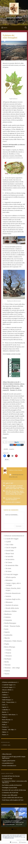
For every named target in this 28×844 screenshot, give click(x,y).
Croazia (8, 650)
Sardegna (8, 659)
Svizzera (9, 656)
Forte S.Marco (20, 492)
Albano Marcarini (6, 754)
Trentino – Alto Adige (12, 668)
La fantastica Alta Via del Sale (10, 792)
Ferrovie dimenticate (13, 593)
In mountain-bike (12, 565)
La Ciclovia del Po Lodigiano (13, 502)
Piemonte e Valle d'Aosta (13, 641)
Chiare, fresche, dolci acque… (13, 589)
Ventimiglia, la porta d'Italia (9, 787)
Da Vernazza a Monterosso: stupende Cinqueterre (13, 498)
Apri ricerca (25, 27)
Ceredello (13, 492)
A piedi (8, 541)
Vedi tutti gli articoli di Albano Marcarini (16, 476)
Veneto (22, 488)
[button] (10, 240)
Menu (5, 28)
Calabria (8, 617)
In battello (9, 556)
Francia (8, 653)
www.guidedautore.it (7, 763)
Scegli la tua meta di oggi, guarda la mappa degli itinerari (13, 757)
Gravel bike (10, 550)
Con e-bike (9, 544)
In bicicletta (10, 559)
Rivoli (16, 494)
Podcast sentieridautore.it (9, 765)
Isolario (8, 596)
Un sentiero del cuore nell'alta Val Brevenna (14, 790)
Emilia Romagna (10, 623)
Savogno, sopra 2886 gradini (9, 795)
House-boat (10, 553)
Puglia (7, 644)
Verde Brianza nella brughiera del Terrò (12, 800)
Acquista (11, 449)
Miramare (9, 602)
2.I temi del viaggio (11, 574)
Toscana (7, 665)
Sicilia (7, 662)
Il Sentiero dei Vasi (7, 778)
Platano (12, 494)
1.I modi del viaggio (11, 485)
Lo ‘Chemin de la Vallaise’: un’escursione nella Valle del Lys (13, 821)
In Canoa (9, 562)
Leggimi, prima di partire (8, 760)
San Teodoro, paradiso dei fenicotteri (12, 785)
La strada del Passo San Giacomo (11, 776)
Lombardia (8, 635)
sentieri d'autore (14, 17)
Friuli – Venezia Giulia (12, 626)
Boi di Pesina (15, 491)
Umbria (7, 671)
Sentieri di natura (12, 605)
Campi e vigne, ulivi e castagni (13, 584)
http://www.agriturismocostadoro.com (13, 158)
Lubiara (8, 494)
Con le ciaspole (11, 547)
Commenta (18, 526)
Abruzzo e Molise (11, 611)
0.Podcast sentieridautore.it (14, 536)
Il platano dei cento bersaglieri (10, 36)
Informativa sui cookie (9, 837)
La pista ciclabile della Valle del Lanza (12, 797)
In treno (8, 571)
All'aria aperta (11, 577)
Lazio (6, 629)
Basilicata (8, 614)
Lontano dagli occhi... (14, 488)
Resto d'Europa (10, 647)
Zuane (20, 494)
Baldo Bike (8, 491)
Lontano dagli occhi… (13, 599)
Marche (7, 638)
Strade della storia (12, 608)
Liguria (7, 632)
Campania (8, 620)
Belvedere (12, 487)
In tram (8, 568)
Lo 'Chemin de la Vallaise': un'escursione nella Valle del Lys (14, 781)
